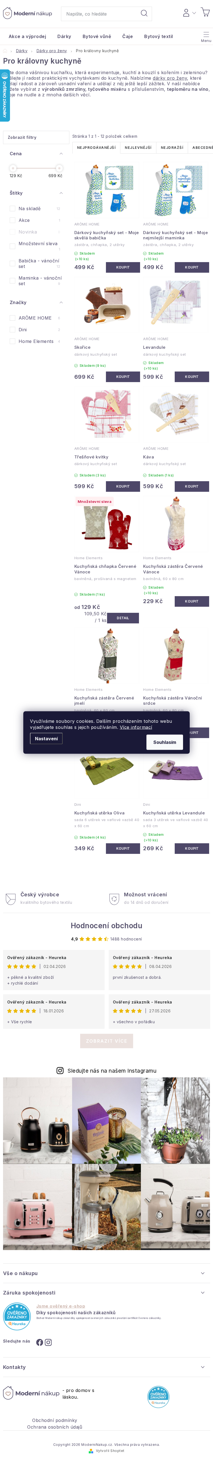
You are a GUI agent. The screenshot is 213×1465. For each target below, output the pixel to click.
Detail (123, 618)
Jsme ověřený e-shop (60, 1306)
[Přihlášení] (189, 11)
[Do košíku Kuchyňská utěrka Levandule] (191, 848)
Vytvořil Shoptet (110, 1451)
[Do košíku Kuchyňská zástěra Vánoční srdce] (191, 732)
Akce (39, 220)
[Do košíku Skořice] (123, 376)
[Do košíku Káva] (191, 486)
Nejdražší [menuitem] (172, 148)
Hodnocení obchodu (107, 925)
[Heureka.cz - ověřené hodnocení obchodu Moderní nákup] (17, 1316)
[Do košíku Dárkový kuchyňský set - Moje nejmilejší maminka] (191, 267)
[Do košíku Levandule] (191, 376)
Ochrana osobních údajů (54, 1427)
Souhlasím (164, 742)
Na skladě (39, 208)
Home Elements (39, 341)
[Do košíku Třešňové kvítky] (123, 486)
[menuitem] (27, 36)
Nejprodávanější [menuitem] (96, 148)
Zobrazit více (106, 1041)
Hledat (144, 14)
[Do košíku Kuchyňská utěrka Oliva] (123, 848)
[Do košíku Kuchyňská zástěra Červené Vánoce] (191, 601)
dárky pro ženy (170, 78)
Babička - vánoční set (39, 263)
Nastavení (46, 738)
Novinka (39, 232)
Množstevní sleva (39, 246)
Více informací (136, 727)
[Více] (205, 35)
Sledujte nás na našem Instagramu (112, 1070)
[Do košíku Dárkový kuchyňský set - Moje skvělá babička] (123, 267)
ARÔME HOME (39, 318)
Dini (39, 329)
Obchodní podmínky (54, 1420)
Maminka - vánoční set (40, 280)
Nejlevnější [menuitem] (138, 148)
